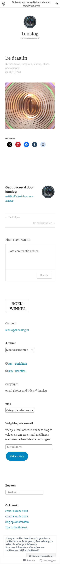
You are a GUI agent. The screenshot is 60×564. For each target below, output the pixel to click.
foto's (17, 64)
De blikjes (12, 217)
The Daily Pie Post (16, 527)
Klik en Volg (17, 456)
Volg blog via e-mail (19, 423)
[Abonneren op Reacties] (6, 371)
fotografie (27, 64)
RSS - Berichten (17, 363)
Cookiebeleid (33, 550)
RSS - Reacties (17, 371)
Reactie (44, 275)
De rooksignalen (42, 223)
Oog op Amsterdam (17, 522)
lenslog (37, 64)
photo (46, 64)
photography (12, 68)
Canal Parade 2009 (16, 516)
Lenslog (30, 33)
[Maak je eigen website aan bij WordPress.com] (30, 3)
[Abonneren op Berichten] (6, 363)
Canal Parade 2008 (16, 511)
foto (11, 64)
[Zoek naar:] (24, 492)
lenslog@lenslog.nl (17, 330)
